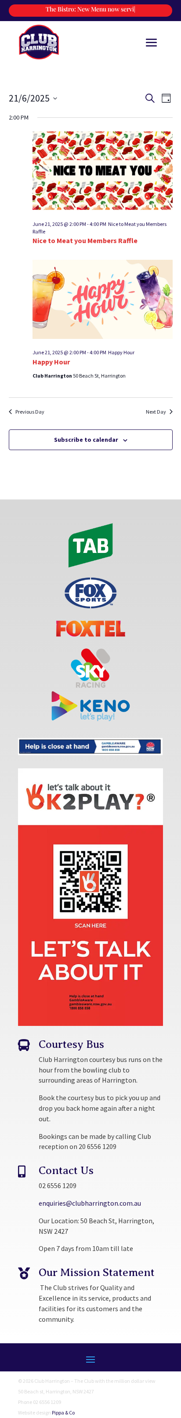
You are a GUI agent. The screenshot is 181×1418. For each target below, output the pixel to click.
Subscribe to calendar (86, 440)
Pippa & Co (63, 1412)
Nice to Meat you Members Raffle (85, 240)
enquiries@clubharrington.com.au (90, 1203)
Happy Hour (51, 361)
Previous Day (29, 411)
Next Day (156, 411)
